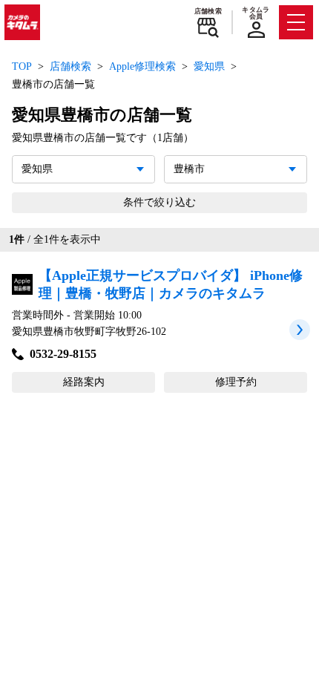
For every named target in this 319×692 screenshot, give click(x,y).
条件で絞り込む (159, 202)
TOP (22, 66)
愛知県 (209, 66)
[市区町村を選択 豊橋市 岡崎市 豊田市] (235, 169)
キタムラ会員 (255, 13)
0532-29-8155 (63, 353)
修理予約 (236, 382)
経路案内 (84, 382)
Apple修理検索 (142, 66)
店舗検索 (208, 11)
